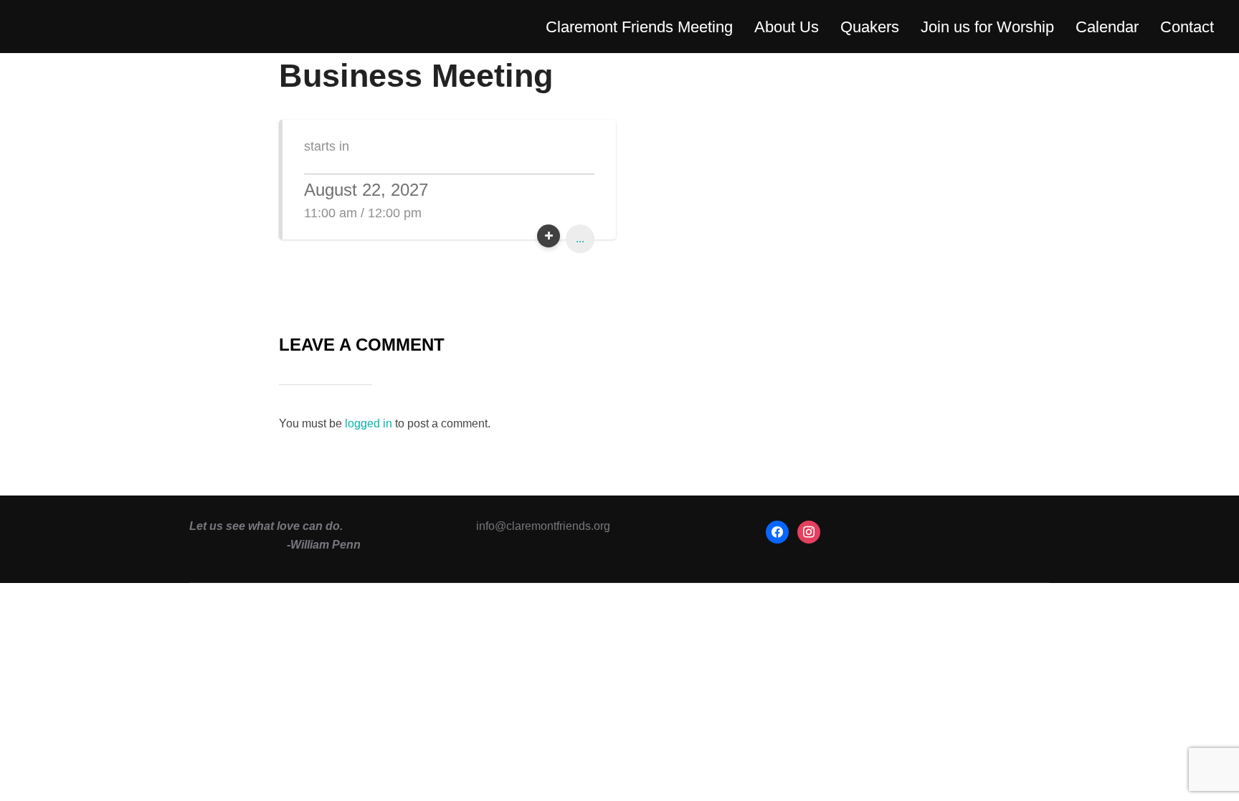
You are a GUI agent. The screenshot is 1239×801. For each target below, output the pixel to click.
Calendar (1107, 27)
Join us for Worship (987, 27)
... (580, 238)
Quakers (869, 27)
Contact (1187, 27)
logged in (368, 423)
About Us (786, 27)
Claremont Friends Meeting (639, 27)
